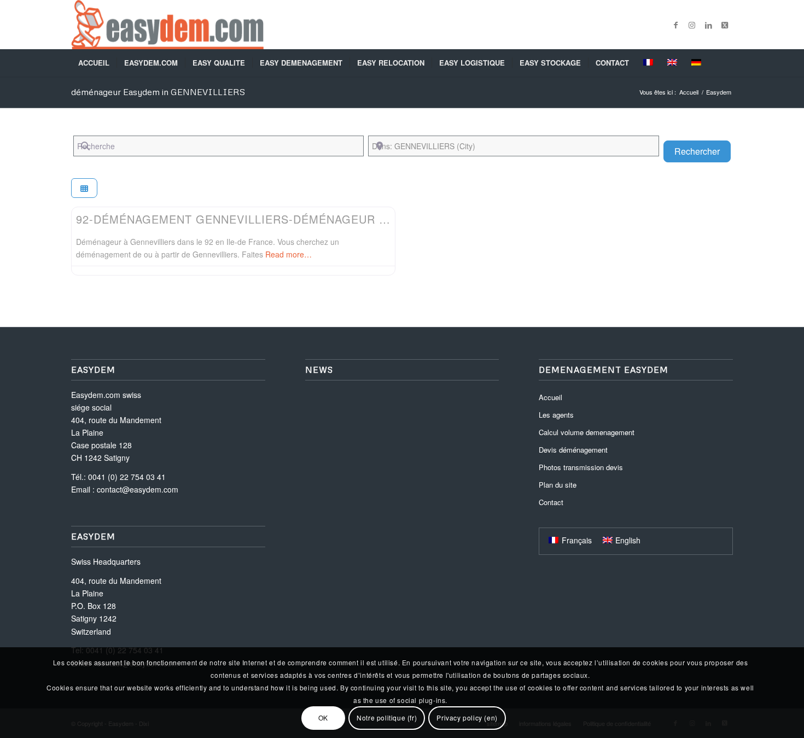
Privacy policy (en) (466, 717)
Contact (551, 502)
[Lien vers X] (724, 24)
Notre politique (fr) (387, 717)
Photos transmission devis (581, 467)
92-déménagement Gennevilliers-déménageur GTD (239, 219)
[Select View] (84, 188)
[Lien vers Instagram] (692, 24)
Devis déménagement (573, 449)
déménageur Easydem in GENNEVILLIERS (158, 91)
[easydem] (167, 24)
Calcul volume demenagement (586, 432)
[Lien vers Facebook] (675, 24)
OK (323, 717)
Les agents (556, 414)
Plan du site (557, 484)
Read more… (288, 254)
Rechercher (702, 150)
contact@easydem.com (137, 489)
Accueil (550, 397)
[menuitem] (93, 63)
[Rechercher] (726, 63)
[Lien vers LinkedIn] (708, 24)
